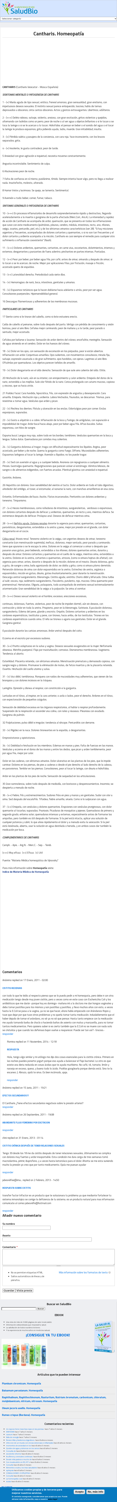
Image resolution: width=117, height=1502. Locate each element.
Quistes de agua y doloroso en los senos (22, 1448)
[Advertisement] (28, 59)
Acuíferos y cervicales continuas (19, 1456)
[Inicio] (19, 8)
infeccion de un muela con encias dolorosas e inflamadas (29, 1442)
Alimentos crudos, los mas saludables (21, 1467)
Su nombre (8, 1224)
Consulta (9, 1464)
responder (7, 1034)
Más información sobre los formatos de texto (83, 1272)
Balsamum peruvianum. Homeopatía (22, 1390)
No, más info (95, 1491)
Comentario (10, 1247)
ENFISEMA (10, 1431)
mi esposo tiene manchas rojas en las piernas (25, 1429)
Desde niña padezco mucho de (19, 1459)
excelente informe (13, 1453)
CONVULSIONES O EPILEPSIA (18, 1473)
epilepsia (10, 1470)
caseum (9, 1434)
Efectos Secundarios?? (15, 1095)
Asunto (6, 1235)
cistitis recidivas (12, 988)
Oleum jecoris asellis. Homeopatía (21, 1408)
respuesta (13, 1049)
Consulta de (11, 1451)
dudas (8, 1481)
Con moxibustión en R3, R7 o (18, 1462)
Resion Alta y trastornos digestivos (20, 1440)
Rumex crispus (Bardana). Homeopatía (23, 1415)
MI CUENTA (7, 1486)
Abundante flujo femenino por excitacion (26, 1122)
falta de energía (12, 1437)
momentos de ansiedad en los (18, 1445)
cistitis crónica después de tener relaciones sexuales (33, 1145)
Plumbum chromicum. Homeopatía (21, 1383)
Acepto (79, 1491)
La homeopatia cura (14, 1478)
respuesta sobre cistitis (16, 1188)
